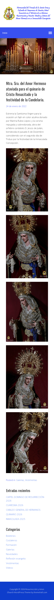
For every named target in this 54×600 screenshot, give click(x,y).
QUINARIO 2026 (14, 514)
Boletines (11, 535)
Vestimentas (31, 480)
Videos (9, 567)
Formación (11, 544)
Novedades (12, 553)
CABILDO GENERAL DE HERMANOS (23, 509)
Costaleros (11, 540)
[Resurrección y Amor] (27, 18)
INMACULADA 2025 (15, 518)
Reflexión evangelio (16, 558)
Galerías (20, 480)
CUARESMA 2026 (14, 505)
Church (10, 592)
